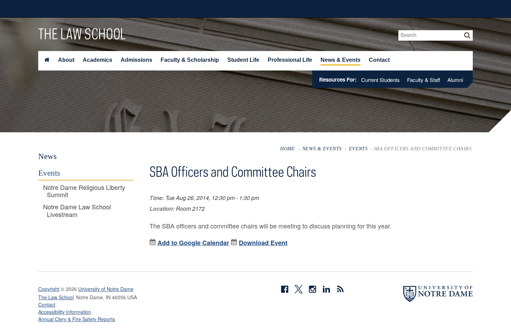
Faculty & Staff (423, 79)
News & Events (340, 60)
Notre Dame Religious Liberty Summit (84, 191)
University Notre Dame (90, 8)
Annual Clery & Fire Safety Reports (76, 319)
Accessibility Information (64, 311)
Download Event (263, 242)
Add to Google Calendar (193, 242)
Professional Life (290, 60)
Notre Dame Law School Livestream (77, 210)
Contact (379, 60)
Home (287, 148)
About (66, 60)
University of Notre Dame (105, 288)
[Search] (467, 35)
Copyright (48, 288)
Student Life (243, 60)
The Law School (82, 33)
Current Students (380, 79)
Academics (97, 60)
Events (358, 148)
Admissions (136, 60)
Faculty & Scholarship (190, 60)
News (47, 156)
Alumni (455, 79)
